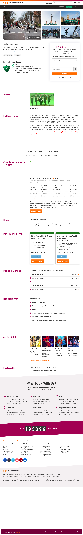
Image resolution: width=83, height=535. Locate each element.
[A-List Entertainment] (48, 341)
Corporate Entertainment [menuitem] (45, 448)
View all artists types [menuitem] (26, 454)
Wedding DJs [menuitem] (24, 452)
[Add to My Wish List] (77, 13)
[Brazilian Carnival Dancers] (61, 341)
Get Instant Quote (36, 211)
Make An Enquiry (37, 261)
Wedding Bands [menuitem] (25, 448)
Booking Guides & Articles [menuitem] (66, 448)
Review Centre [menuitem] (7, 449)
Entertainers (9, 55)
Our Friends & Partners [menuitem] (66, 452)
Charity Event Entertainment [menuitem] (46, 452)
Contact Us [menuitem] (6, 446)
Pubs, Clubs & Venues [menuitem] (45, 454)
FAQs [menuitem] (4, 448)
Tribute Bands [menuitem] (24, 451)
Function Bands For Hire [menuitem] (27, 446)
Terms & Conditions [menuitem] (8, 452)
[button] (55, 275)
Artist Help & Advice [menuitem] (65, 451)
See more (32, 199)
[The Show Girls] (35, 341)
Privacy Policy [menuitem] (6, 454)
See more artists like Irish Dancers (39, 361)
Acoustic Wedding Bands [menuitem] (27, 449)
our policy (17, 532)
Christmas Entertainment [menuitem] (45, 451)
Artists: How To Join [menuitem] (65, 449)
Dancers (18, 55)
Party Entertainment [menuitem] (44, 449)
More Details (36, 257)
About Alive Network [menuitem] (65, 446)
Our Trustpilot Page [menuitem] (8, 451)
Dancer (17, 52)
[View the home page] (13, 3)
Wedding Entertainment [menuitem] (45, 446)
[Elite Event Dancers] (74, 341)
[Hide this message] (78, 531)
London (25, 52)
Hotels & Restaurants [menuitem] (44, 456)
